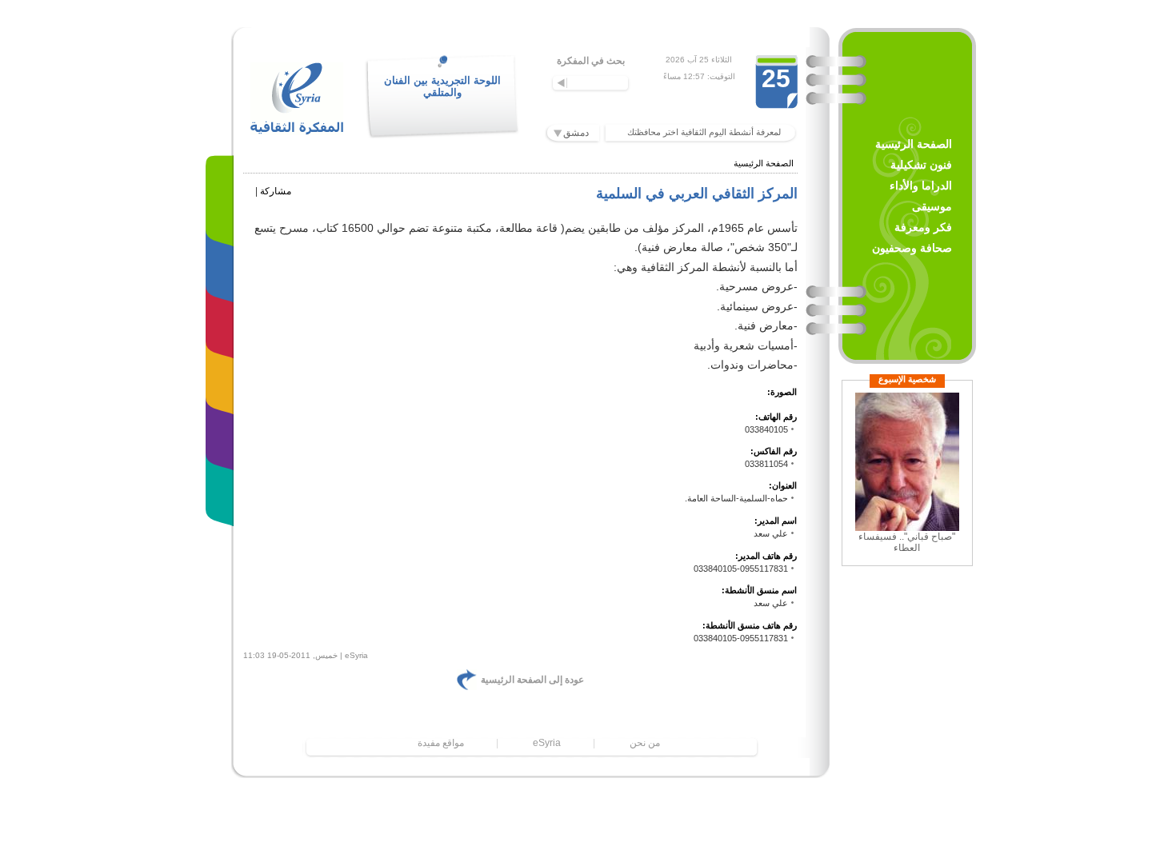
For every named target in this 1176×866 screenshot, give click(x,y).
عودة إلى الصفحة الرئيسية (532, 679)
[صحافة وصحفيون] (223, 483)
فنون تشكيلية (921, 164)
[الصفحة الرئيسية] (223, 203)
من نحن (645, 742)
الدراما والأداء (921, 185)
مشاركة (275, 191)
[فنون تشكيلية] (223, 259)
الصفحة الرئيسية (913, 144)
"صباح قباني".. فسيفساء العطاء (906, 542)
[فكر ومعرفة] (223, 427)
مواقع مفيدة (441, 742)
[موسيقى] (223, 371)
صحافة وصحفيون (912, 247)
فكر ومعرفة (923, 227)
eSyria (547, 742)
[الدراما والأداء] (223, 315)
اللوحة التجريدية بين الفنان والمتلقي (442, 86)
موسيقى (932, 206)
